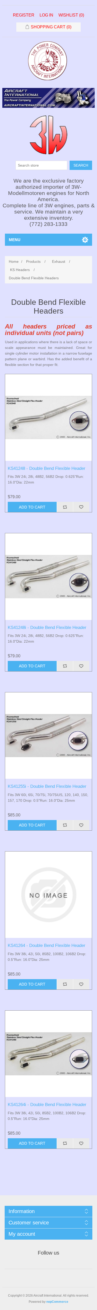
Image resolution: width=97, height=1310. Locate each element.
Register (23, 15)
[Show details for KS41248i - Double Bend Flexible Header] (48, 576)
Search (80, 165)
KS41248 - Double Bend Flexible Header (46, 468)
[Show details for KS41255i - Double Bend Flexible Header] (48, 735)
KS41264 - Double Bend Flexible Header (46, 945)
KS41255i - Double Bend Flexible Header (47, 786)
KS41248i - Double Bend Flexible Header (47, 627)
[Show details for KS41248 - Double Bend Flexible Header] (48, 417)
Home (14, 261)
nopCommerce (57, 1302)
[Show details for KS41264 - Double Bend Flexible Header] (48, 895)
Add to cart (32, 507)
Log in (46, 15)
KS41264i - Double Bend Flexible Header (47, 1104)
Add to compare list (65, 507)
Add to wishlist (81, 507)
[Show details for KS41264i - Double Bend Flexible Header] (48, 1054)
